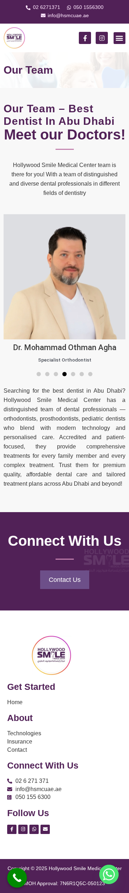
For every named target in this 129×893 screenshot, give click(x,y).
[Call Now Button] (17, 878)
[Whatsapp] (109, 874)
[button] (119, 38)
